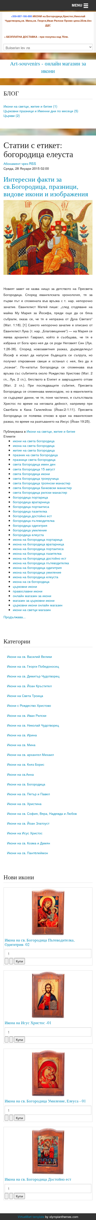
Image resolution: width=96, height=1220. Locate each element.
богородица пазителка (30, 511)
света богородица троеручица (36, 478)
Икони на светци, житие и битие (51, 431)
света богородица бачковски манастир (42, 487)
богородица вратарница (31, 501)
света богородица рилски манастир (40, 492)
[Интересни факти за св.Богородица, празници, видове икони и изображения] (48, 236)
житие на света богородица (34, 450)
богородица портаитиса (31, 506)
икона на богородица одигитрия (37, 567)
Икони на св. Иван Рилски (26, 715)
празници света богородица (34, 459)
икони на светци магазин (32, 609)
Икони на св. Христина (24, 803)
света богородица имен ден (34, 464)
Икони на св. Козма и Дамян (28, 842)
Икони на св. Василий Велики (29, 656)
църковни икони (25, 586)
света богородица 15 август (34, 468)
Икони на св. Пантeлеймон (27, 852)
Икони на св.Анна (20, 774)
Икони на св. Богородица (26, 784)
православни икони (27, 590)
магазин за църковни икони (34, 600)
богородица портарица (30, 497)
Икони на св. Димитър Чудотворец (33, 675)
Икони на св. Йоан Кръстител (29, 685)
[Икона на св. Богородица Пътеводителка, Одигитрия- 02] (48, 912)
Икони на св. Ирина (22, 734)
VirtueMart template (31, 1216)
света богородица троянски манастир (41, 482)
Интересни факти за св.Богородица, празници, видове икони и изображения (45, 186)
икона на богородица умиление (37, 572)
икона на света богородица (34, 445)
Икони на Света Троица (25, 695)
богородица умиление (30, 529)
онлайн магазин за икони (32, 595)
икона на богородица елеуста (35, 576)
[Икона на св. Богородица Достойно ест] (48, 1151)
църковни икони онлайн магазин (37, 604)
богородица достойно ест (32, 515)
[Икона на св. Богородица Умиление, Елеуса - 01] (48, 1073)
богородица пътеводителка (34, 520)
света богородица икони (31, 473)
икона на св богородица (31, 581)
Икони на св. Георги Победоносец (33, 666)
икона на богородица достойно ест (39, 558)
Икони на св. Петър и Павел (28, 793)
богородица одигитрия (30, 525)
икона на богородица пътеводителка (41, 562)
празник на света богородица (35, 454)
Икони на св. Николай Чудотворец (33, 725)
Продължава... (14, 616)
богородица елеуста (28, 534)
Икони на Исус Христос (24, 832)
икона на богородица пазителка (37, 553)
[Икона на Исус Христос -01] (48, 995)
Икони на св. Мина (21, 744)
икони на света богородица (34, 440)
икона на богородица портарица (37, 539)
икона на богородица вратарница (38, 543)
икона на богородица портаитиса (38, 548)
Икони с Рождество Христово (29, 705)
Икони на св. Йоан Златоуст (28, 823)
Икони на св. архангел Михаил (30, 754)
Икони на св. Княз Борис (25, 764)
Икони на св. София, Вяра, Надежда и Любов (42, 813)
